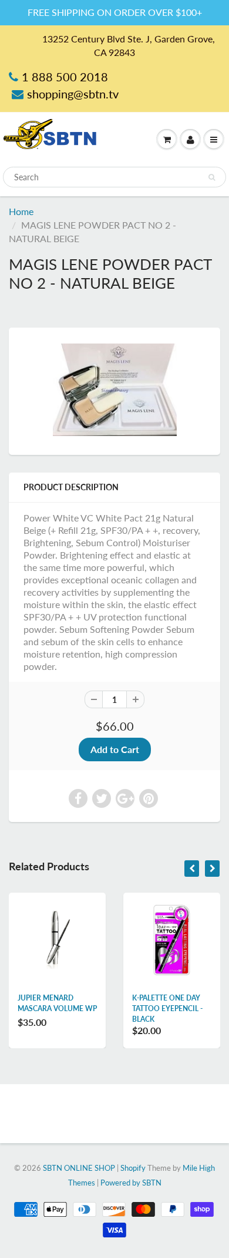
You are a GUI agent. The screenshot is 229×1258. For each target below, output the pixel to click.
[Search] (211, 177)
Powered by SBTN (130, 1182)
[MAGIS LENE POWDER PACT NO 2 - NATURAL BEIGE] (114, 390)
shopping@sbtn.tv (73, 94)
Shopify (133, 1168)
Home (21, 211)
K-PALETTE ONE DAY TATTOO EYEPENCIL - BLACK (167, 1008)
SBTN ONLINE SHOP (79, 1168)
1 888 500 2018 (65, 77)
